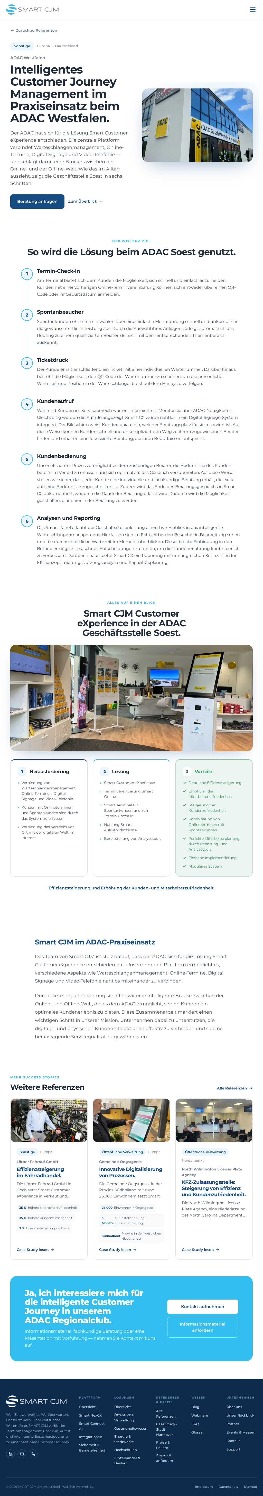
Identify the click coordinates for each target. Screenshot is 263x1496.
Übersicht (87, 1407)
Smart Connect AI (92, 1426)
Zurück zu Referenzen (36, 30)
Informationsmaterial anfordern (203, 1327)
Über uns (234, 1407)
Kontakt (233, 1441)
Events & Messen (241, 1432)
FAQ (195, 1424)
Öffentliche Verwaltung (124, 1417)
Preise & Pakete (163, 1445)
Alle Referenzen (232, 1088)
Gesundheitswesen (130, 1428)
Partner (233, 1424)
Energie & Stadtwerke (124, 1439)
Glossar (197, 1432)
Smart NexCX (90, 1415)
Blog (195, 1407)
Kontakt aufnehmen (202, 1306)
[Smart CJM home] (38, 1401)
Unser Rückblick (240, 1415)
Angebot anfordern (164, 1458)
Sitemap (250, 1487)
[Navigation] (252, 9)
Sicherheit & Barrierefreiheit (92, 1447)
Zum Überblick (82, 201)
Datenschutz (228, 1487)
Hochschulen (125, 1450)
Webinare (199, 1415)
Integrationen (90, 1437)
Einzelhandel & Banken (127, 1460)
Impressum (204, 1487)
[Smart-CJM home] (32, 9)
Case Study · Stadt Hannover (166, 1429)
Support (233, 1449)
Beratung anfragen (37, 201)
